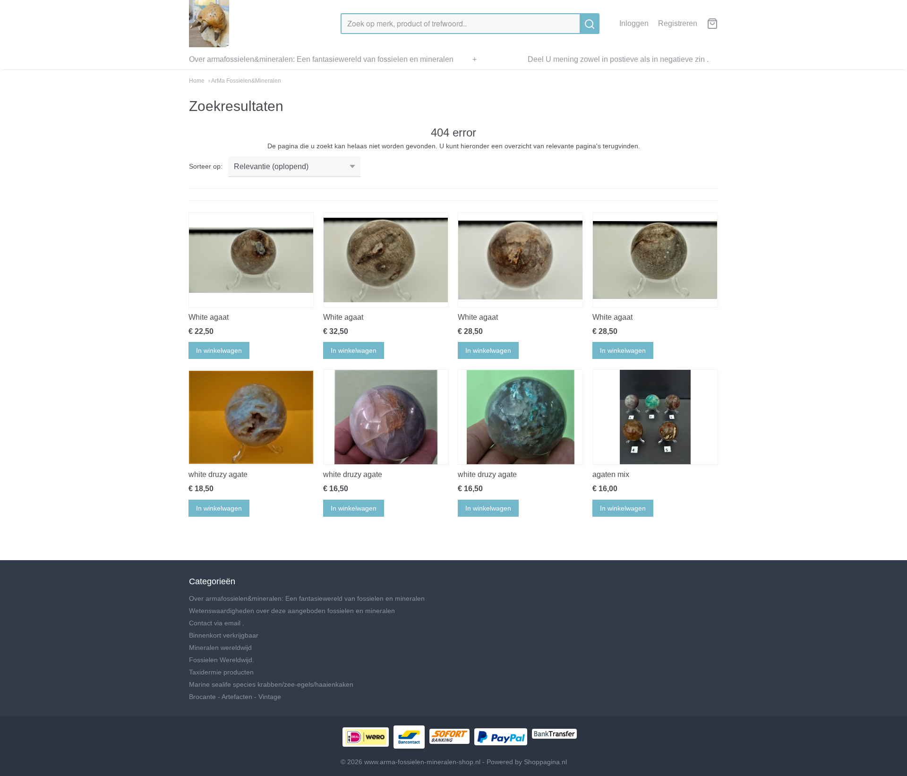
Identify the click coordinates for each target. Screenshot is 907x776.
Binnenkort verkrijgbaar (223, 635)
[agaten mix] (655, 417)
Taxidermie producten (221, 672)
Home (197, 80)
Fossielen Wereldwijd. (221, 660)
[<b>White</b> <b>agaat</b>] (251, 260)
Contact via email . (216, 623)
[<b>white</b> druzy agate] (251, 417)
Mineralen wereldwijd (220, 647)
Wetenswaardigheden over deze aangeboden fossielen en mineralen (292, 610)
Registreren (677, 23)
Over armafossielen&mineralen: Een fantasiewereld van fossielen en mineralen (321, 59)
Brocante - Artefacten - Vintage (235, 696)
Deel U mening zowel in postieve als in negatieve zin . (618, 59)
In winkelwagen (219, 350)
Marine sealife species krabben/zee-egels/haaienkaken (271, 684)
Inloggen (634, 23)
